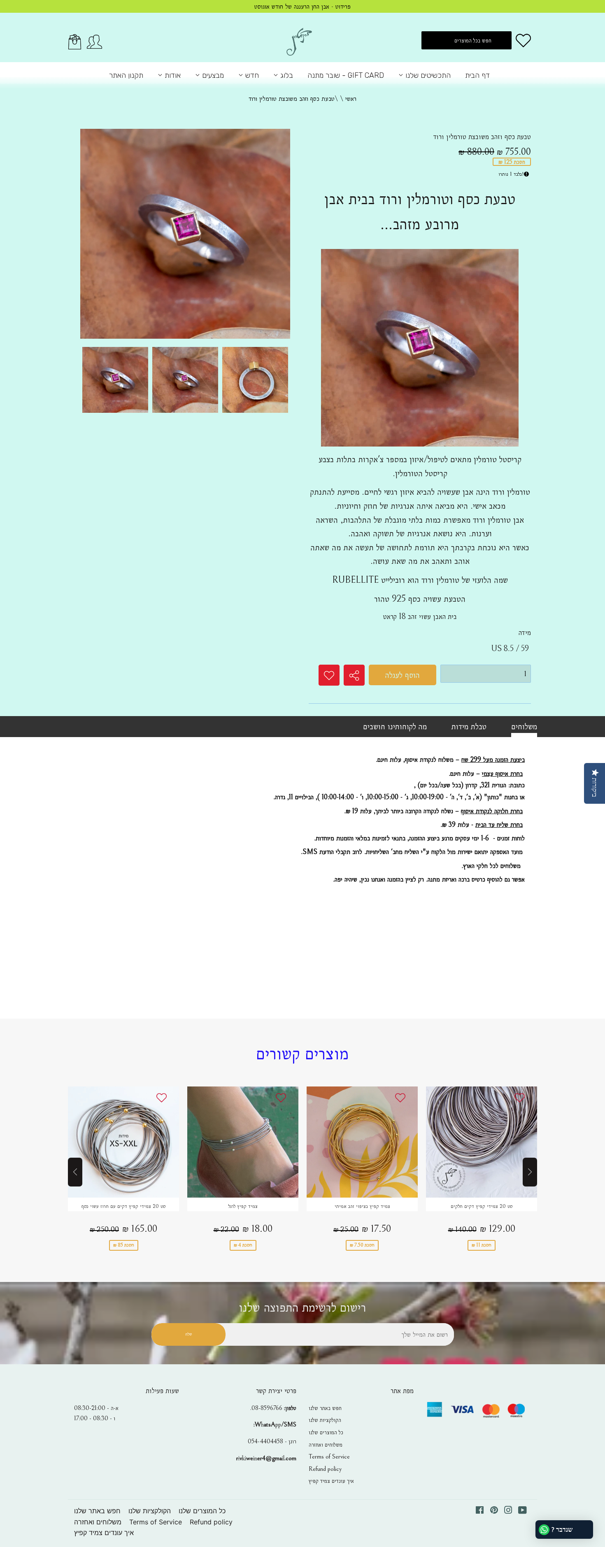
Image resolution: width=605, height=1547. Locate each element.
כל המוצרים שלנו (326, 1432)
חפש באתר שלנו (325, 1408)
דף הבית (477, 75)
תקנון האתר (126, 75)
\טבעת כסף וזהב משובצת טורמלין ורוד (293, 98)
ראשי (350, 98)
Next (530, 1172)
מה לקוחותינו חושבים (395, 726)
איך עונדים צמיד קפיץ (331, 1480)
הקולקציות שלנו (325, 1420)
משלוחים (524, 726)
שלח (188, 1334)
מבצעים (212, 75)
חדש (251, 75)
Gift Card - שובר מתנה (345, 75)
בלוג (285, 75)
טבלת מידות (468, 726)
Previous (75, 1172)
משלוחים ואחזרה (325, 1444)
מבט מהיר (123, 1149)
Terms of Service (329, 1456)
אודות (172, 75)
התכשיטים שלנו (427, 75)
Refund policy (325, 1469)
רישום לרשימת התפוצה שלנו (302, 1307)
